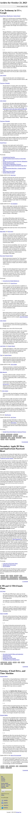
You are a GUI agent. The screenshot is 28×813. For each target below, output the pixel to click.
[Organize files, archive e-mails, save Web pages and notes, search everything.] (2, 802)
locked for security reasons (6, 458)
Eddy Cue (15, 436)
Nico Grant (2, 255)
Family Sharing (4, 662)
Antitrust (2, 434)
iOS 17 (13, 437)
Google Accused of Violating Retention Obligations (15, 161)
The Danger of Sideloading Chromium (12, 164)
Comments (25, 666)
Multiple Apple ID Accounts (9, 565)
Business (15, 434)
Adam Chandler (4, 613)
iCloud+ (14, 662)
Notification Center (22, 577)
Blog (2, 776)
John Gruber (3, 75)
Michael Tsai (18, 812)
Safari (7, 439)
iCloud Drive (12, 766)
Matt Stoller (3, 231)
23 (24, 6)
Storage (2, 767)
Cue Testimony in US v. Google (11, 11)
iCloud (11, 575)
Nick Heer (13, 175)
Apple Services (9, 434)
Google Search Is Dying (8, 162)
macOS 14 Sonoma (4, 577)
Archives (3, 778)
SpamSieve (6, 805)
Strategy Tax (12, 439)
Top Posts (3, 780)
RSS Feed (3, 784)
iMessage (16, 575)
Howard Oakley (4, 676)
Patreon (2, 795)
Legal (24, 437)
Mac (21, 575)
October (15, 2)
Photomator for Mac (7, 657)
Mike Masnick (3, 372)
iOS (9, 437)
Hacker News (16, 16)
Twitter (7, 786)
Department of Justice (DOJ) (6, 436)
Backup (2, 766)
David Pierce (3, 16)
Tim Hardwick (14, 203)
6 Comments (25, 442)
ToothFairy (6, 807)
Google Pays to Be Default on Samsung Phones (14, 431)
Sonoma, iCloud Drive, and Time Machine (12, 672)
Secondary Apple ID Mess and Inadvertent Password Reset (12, 449)
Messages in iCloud (13, 577)
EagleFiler (6, 802)
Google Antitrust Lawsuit (9, 172)
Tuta (1, 355)
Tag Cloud (3, 779)
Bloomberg (13, 422)
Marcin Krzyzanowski (16, 755)
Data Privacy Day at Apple (9, 171)
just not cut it (6, 384)
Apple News (3, 787)
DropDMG (6, 800)
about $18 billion (24, 316)
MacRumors (10, 16)
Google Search (4, 437)
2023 (25, 2)
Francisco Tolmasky (5, 83)
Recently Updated (4, 783)
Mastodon (3, 786)
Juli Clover (13, 417)
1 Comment (25, 581)
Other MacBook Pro (17, 539)
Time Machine (8, 767)
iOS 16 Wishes (6, 566)
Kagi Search (19, 437)
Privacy (2, 439)
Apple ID (2, 575)
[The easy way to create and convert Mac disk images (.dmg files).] (2, 800)
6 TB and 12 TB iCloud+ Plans (10, 563)
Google (20, 436)
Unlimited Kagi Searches (9, 157)
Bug (7, 575)
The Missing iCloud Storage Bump (11, 659)
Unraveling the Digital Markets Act (11, 281)
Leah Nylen (3, 346)
